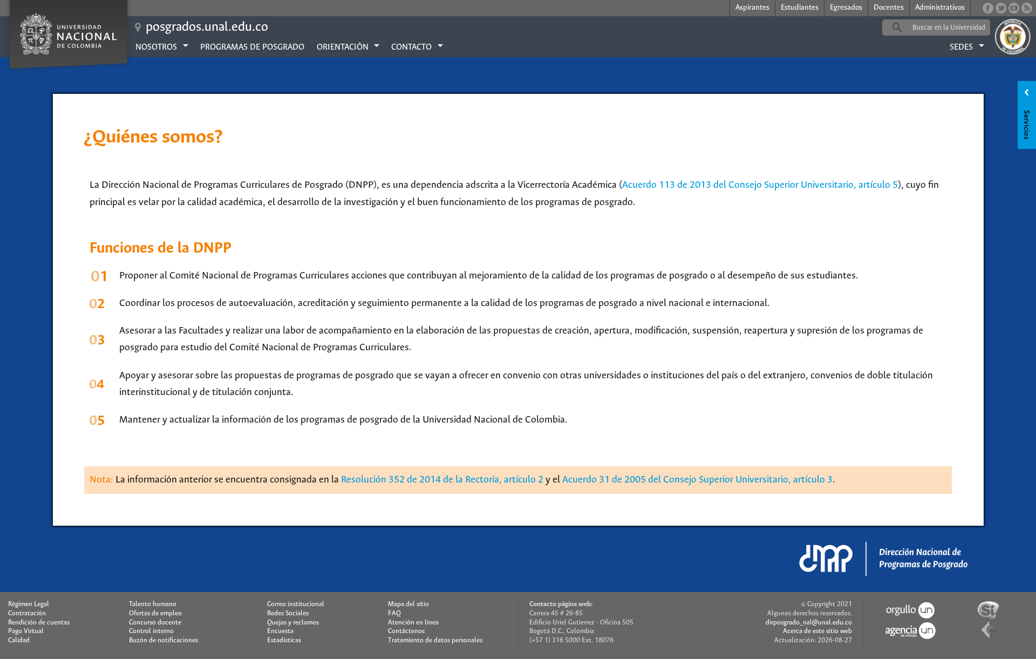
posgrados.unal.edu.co (207, 27)
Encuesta (280, 631)
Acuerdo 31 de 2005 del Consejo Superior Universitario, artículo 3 (697, 479)
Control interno (151, 631)
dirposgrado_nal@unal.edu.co (809, 622)
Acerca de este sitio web (817, 631)
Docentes (889, 8)
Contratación (27, 613)
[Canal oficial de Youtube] (1013, 8)
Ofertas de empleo (155, 613)
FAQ (394, 613)
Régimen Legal (28, 604)
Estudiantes (800, 8)
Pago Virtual (26, 631)
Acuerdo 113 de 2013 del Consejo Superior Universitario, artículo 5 (760, 185)
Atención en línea (413, 622)
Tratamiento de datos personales (435, 640)
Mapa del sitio (408, 604)
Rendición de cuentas (39, 622)
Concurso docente (155, 622)
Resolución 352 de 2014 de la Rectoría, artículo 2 (442, 479)
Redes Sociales (288, 613)
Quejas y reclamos (293, 622)
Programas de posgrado (252, 47)
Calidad (19, 640)
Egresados (846, 8)
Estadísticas (284, 640)
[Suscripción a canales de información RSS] (1026, 8)
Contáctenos (406, 631)
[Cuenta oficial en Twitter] (1001, 8)
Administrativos (940, 8)
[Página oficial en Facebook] (988, 8)
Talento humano (152, 604)
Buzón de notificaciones (163, 640)
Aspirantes (752, 8)
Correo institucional (295, 604)
